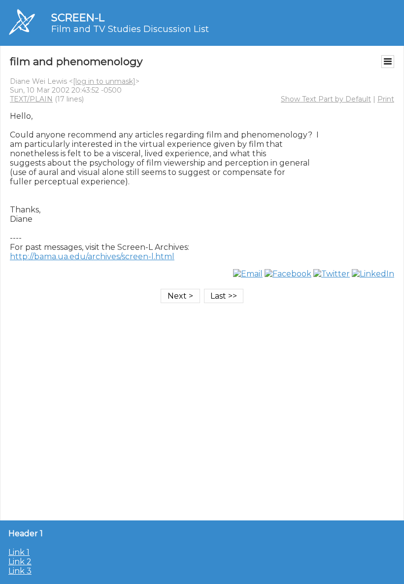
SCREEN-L (77, 17)
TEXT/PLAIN (31, 99)
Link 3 (20, 571)
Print (385, 99)
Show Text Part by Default (326, 99)
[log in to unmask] (104, 81)
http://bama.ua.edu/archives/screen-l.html (92, 256)
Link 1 (19, 552)
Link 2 (20, 561)
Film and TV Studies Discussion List (130, 29)
